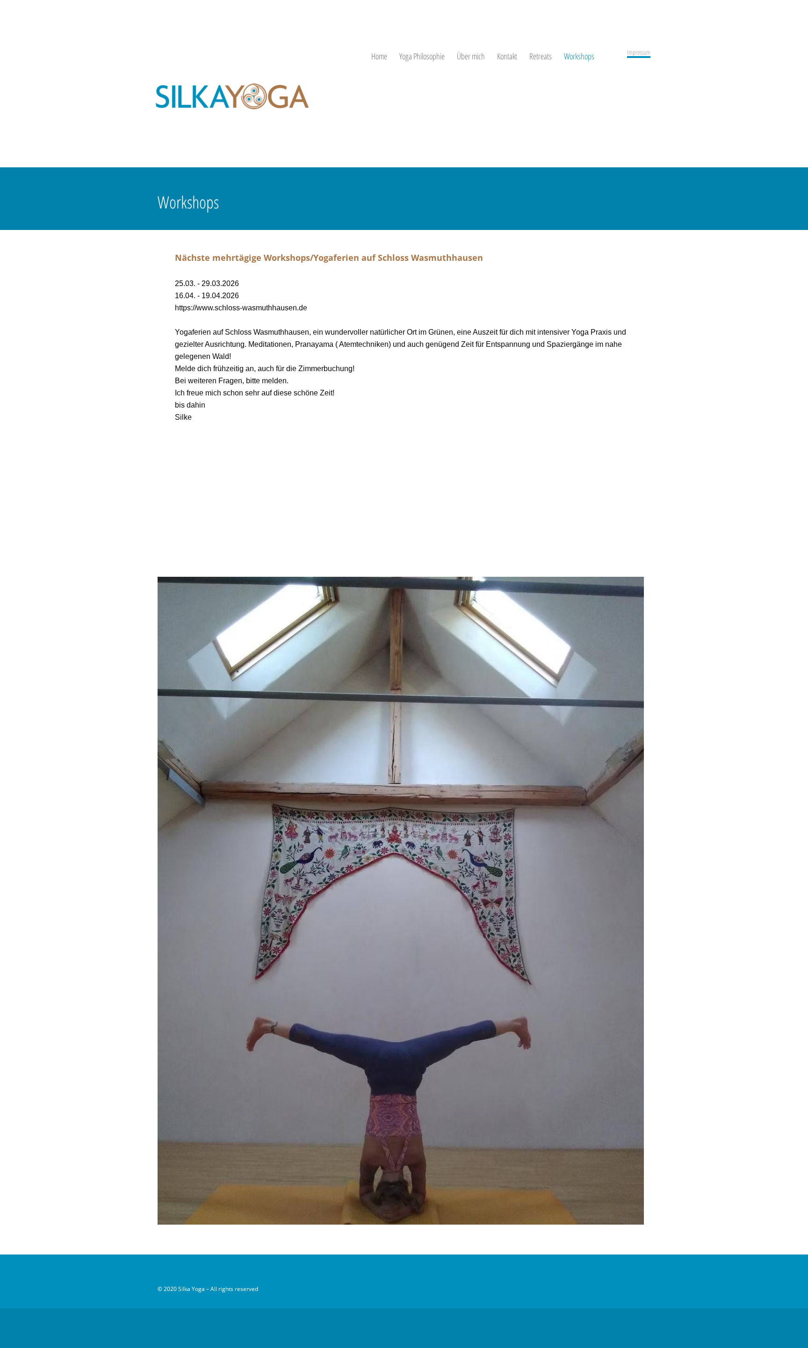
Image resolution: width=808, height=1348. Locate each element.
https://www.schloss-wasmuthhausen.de (241, 308)
